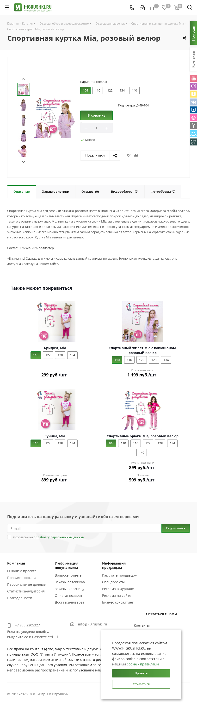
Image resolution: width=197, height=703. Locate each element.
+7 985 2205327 (27, 625)
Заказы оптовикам (70, 582)
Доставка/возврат (69, 602)
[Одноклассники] (193, 94)
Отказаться (141, 684)
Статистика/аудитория (26, 591)
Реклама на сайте (116, 595)
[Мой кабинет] (142, 7)
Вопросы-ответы (68, 575)
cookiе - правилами (143, 664)
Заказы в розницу (69, 588)
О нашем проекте (22, 571)
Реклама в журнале (118, 588)
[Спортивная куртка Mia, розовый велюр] (54, 117)
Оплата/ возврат (68, 595)
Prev (23, 79)
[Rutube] (193, 86)
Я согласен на (49, 537)
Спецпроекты (113, 582)
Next (23, 162)
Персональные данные (26, 584)
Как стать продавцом (119, 575)
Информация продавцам (114, 565)
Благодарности (19, 598)
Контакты (142, 625)
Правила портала (21, 577)
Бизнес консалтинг (118, 602)
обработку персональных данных (59, 537)
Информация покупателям (66, 565)
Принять (141, 673)
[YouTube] (193, 78)
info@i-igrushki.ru (92, 624)
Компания (16, 563)
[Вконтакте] (193, 102)
